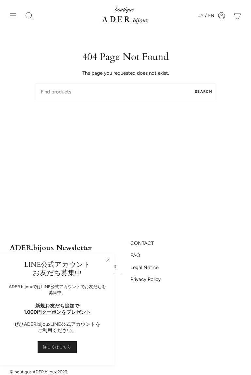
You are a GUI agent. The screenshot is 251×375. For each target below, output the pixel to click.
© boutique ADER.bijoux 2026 (38, 371)
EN (211, 15)
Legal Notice (144, 267)
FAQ (135, 255)
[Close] (108, 260)
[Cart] (237, 15)
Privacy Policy (145, 279)
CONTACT (142, 243)
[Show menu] (13, 15)
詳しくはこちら (57, 347)
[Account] (222, 15)
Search (203, 91)
